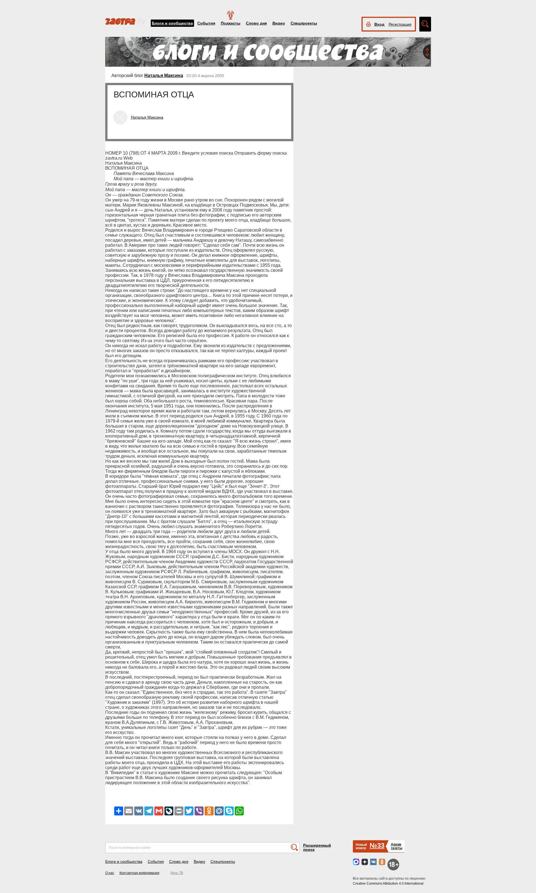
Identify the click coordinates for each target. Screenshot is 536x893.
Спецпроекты (304, 23)
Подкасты (230, 23)
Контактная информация (139, 873)
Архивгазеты (396, 846)
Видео (278, 23)
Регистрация (400, 24)
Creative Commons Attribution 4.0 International (388, 883)
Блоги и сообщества (172, 23)
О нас (109, 873)
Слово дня (256, 23)
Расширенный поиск (317, 847)
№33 (377, 845)
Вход (379, 24)
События (206, 23)
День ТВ (176, 873)
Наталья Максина (163, 75)
